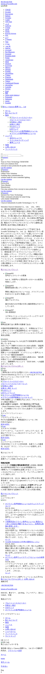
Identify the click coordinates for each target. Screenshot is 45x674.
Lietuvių (8, 26)
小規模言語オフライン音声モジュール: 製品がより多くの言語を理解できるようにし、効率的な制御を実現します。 (24, 524)
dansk (7, 30)
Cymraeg (8, 39)
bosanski (8, 54)
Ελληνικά (8, 66)
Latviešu (8, 87)
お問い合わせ (10, 147)
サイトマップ (10, 636)
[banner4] (4, 193)
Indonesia (8, 99)
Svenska (8, 18)
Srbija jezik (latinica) (12, 95)
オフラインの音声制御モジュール (23, 133)
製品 (7, 115)
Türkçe (7, 81)
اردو (6, 37)
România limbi (10, 56)
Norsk (7, 31)
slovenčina (9, 85)
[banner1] (4, 157)
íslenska (8, 69)
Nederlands (9, 79)
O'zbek (7, 28)
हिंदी (6, 93)
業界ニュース (15, 142)
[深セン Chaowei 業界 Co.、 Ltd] (13, 107)
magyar (7, 48)
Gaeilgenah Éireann (12, 83)
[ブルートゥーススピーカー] (12, 381)
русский (8, 50)
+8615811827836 (36, 372)
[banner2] (4, 170)
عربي (7, 24)
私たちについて (11, 113)
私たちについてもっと (9, 269)
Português (8, 97)
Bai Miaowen (10, 52)
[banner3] (4, 181)
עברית (7, 44)
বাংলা (6, 35)
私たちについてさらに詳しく (12, 366)
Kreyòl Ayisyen (10, 33)
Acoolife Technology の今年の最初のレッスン (22, 542)
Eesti (7, 91)
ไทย (6, 42)
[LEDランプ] (6, 390)
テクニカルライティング (19, 140)
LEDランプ (14, 129)
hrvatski (8, 12)
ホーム (7, 111)
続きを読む (5, 424)
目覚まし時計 (15, 124)
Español (8, 103)
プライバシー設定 (15, 650)
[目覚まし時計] (7, 386)
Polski (7, 58)
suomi (7, 101)
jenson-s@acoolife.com (9, 4)
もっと (25, 384)
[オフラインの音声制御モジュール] (15, 395)
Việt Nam (8, 22)
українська (9, 60)
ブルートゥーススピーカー (20, 120)
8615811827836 (6, 2)
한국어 (7, 89)
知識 (7, 145)
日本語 (7, 10)
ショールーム (10, 631)
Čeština (7, 75)
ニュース (8, 136)
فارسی (7, 46)
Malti (7, 62)
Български (9, 14)
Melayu (7, 67)
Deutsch (8, 64)
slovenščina (9, 73)
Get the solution (6, 168)
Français (8, 77)
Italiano (7, 16)
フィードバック (11, 149)
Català (7, 20)
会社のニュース (16, 138)
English (7, 71)
